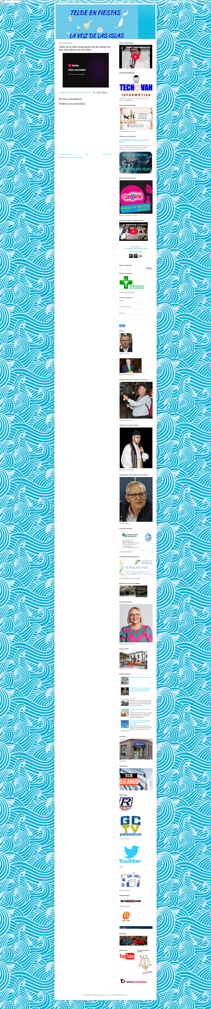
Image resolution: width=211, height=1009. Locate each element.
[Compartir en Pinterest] (106, 92)
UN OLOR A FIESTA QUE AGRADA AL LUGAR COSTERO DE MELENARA (140, 722)
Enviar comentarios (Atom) (75, 157)
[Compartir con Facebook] (104, 92)
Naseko (107, 995)
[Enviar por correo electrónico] (97, 92)
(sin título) (133, 699)
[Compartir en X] (102, 92)
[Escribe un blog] (100, 92)
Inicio (87, 154)
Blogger (125, 995)
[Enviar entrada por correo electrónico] (94, 92)
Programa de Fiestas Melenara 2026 (141, 677)
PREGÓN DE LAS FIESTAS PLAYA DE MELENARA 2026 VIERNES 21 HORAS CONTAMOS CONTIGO (140, 689)
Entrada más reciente (65, 154)
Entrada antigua (107, 154)
